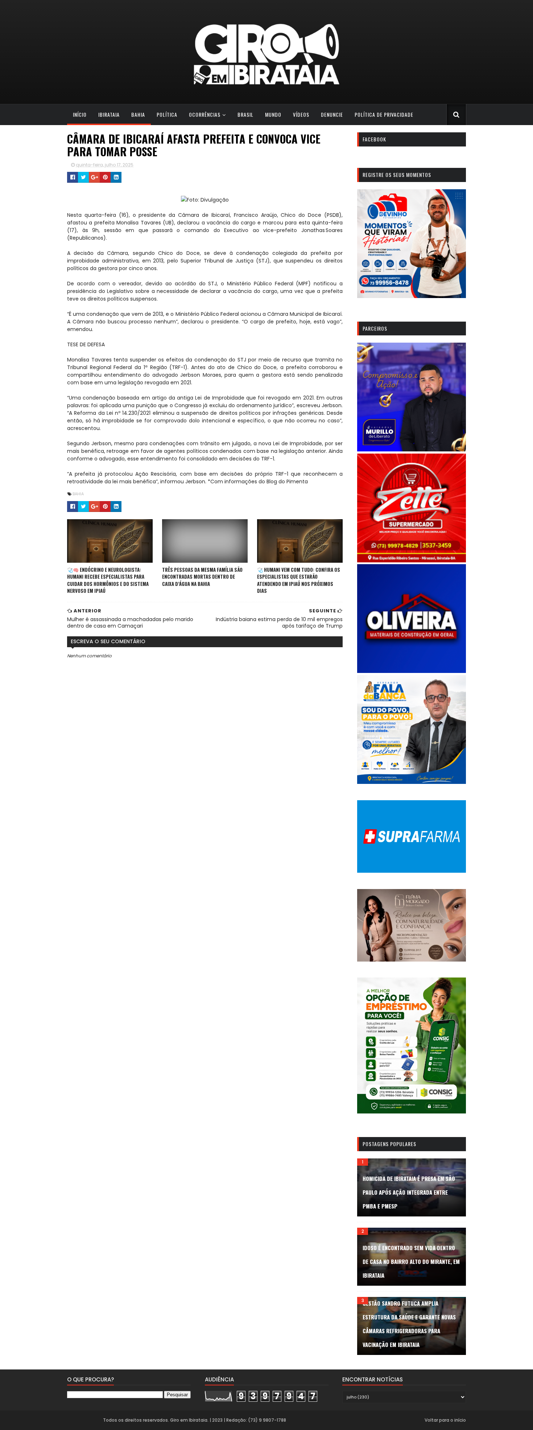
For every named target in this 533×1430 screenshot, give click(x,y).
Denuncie (332, 114)
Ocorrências (204, 114)
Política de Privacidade (384, 114)
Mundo (273, 114)
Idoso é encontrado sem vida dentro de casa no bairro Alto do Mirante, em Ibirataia (411, 1261)
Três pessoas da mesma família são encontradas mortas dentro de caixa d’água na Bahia (202, 576)
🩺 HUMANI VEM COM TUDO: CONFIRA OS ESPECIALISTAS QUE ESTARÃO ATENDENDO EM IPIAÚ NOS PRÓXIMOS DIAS (298, 580)
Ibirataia (109, 114)
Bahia (138, 114)
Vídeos (301, 114)
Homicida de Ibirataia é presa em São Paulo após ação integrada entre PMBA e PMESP (409, 1192)
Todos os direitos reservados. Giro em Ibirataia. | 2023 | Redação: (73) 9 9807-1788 (194, 1420)
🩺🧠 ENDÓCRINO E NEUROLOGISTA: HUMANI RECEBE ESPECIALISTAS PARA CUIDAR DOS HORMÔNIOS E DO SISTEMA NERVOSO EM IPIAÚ (108, 580)
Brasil (245, 114)
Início (80, 114)
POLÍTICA (167, 114)
